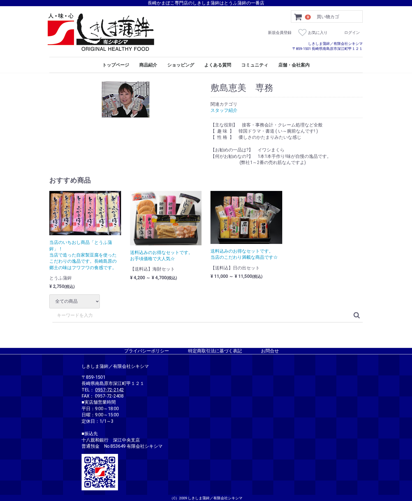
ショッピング (180, 65)
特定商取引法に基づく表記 (215, 350)
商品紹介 (148, 65)
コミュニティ (254, 65)
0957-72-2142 (109, 389)
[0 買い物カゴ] (298, 17)
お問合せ (270, 350)
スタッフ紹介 (223, 110)
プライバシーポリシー (146, 350)
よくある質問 (217, 65)
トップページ (115, 65)
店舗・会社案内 (294, 65)
